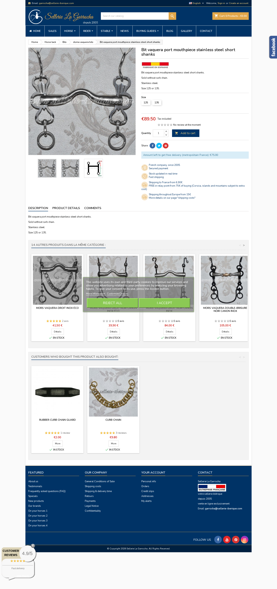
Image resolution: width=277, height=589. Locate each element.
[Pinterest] (165, 145)
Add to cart (185, 133)
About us (33, 481)
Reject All (112, 303)
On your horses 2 (37, 515)
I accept (164, 303)
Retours (89, 496)
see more (23, 575)
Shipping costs (93, 486)
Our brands (34, 506)
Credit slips (147, 491)
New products (36, 501)
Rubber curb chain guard (57, 420)
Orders (145, 486)
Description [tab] (38, 208)
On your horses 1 (37, 511)
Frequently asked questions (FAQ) (47, 491)
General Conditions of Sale (100, 481)
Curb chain (113, 420)
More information (96, 293)
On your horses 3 (37, 520)
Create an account (238, 3)
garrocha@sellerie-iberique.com (56, 3)
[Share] (152, 145)
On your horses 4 (37, 525)
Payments (90, 501)
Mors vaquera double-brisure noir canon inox (225, 309)
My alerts (146, 501)
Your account (153, 473)
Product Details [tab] (66, 208)
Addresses (147, 496)
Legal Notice (92, 506)
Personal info (148, 481)
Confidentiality (93, 511)
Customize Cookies (117, 293)
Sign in (221, 3)
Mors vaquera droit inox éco (57, 308)
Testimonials (35, 486)
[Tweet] (159, 145)
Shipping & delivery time (98, 491)
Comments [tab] (92, 208)
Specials (33, 496)
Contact (205, 473)
